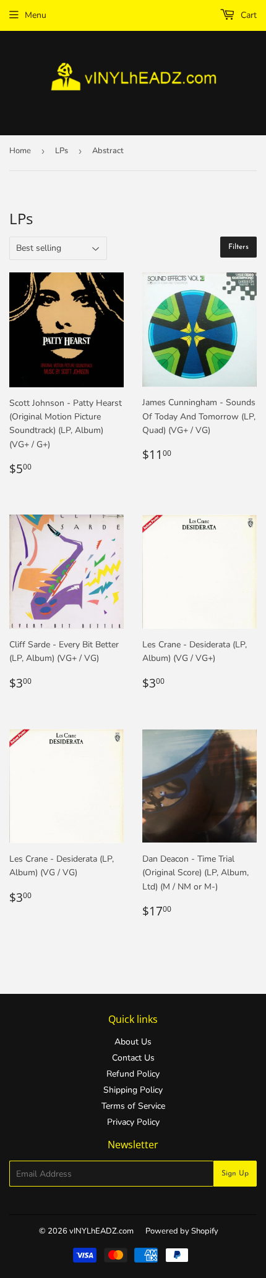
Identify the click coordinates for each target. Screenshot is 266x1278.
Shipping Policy (133, 1090)
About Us (133, 1042)
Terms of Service (133, 1106)
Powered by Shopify (181, 1231)
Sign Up (235, 1173)
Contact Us (133, 1058)
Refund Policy (133, 1074)
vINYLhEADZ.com (101, 1231)
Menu (35, 15)
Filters (238, 247)
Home (20, 150)
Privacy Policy (133, 1122)
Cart (247, 15)
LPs (61, 150)
